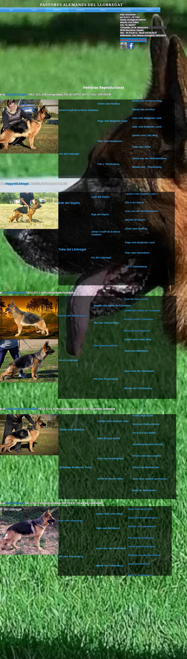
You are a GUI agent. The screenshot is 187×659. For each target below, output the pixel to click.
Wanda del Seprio (135, 219)
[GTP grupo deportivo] (124, 45)
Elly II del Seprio (135, 202)
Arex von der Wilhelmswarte (141, 211)
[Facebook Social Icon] (130, 45)
